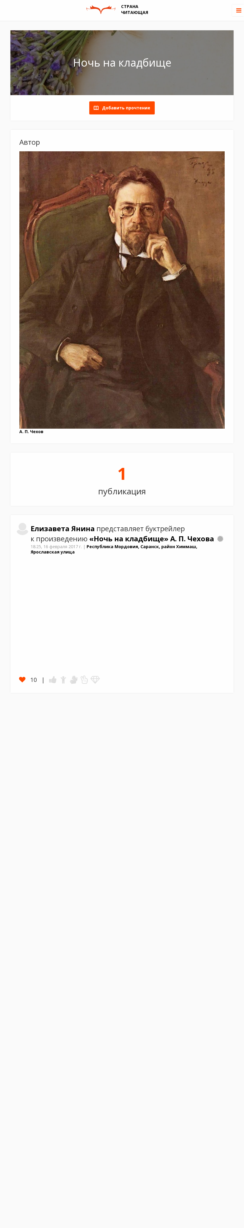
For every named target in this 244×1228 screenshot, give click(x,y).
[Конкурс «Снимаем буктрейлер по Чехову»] (220, 538)
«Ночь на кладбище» (129, 538)
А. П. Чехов (31, 431)
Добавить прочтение (124, 108)
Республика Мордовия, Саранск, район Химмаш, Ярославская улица (114, 549)
